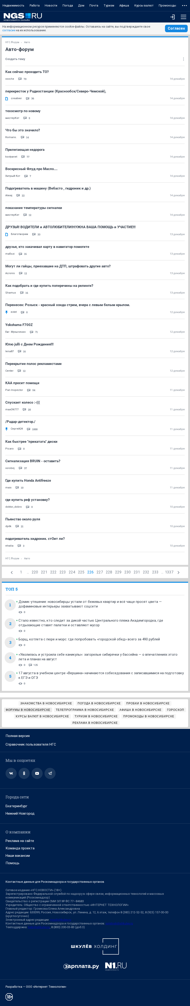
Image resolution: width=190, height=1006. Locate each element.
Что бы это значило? (22, 130)
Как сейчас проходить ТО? (27, 72)
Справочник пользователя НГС (31, 744)
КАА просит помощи (22, 383)
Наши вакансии (18, 856)
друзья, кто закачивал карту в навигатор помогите (47, 247)
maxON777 (12, 409)
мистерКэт (12, 118)
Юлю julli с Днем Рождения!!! (29, 344)
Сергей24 (17, 428)
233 (155, 572)
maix (8, 487)
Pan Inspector (14, 390)
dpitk (8, 526)
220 (35, 572)
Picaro (9, 448)
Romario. (11, 137)
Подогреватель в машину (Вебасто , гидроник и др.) (48, 188)
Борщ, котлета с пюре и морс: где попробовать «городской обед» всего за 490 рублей (89, 639)
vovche (9, 78)
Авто (27, 42)
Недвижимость (13, 5)
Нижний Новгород (20, 813)
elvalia (9, 545)
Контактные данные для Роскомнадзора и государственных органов (55, 881)
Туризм (109, 5)
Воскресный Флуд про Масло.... (31, 169)
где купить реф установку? (27, 500)
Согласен (176, 28)
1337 (169, 572)
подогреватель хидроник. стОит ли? (35, 539)
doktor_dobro (13, 506)
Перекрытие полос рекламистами (33, 364)
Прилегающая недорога (24, 150)
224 (72, 572)
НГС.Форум (12, 42)
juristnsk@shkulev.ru (119, 923)
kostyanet (11, 156)
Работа (35, 5)
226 (90, 572)
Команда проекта (20, 848)
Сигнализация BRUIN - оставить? (32, 461)
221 (44, 572)
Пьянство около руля (22, 519)
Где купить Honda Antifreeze (28, 480)
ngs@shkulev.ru (60, 919)
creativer (16, 98)
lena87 (9, 351)
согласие (8, 30)
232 (146, 572)
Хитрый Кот (12, 175)
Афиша (124, 5)
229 (118, 572)
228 (109, 572)
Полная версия (18, 736)
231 (137, 572)
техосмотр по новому (23, 111)
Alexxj (8, 195)
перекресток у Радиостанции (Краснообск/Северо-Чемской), (55, 91)
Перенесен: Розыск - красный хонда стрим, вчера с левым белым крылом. (67, 305)
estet (14, 311)
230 (127, 572)
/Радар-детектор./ (20, 422)
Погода (68, 5)
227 (100, 572)
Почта (93, 5)
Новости (51, 5)
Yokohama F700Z (19, 325)
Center (9, 370)
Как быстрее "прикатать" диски (31, 442)
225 (81, 572)
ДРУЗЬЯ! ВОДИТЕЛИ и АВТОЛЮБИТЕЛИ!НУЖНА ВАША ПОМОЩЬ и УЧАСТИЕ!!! (70, 227)
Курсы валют (144, 5)
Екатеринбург (16, 806)
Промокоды (167, 5)
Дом (81, 5)
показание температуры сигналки (33, 208)
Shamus (10, 292)
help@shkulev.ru (39, 927)
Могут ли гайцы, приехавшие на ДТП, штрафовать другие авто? (58, 266)
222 (53, 572)
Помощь (12, 863)
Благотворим (19, 234)
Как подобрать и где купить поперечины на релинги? (49, 286)
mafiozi (10, 253)
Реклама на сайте (20, 841)
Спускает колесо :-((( (22, 402)
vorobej (10, 468)
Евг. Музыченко (15, 331)
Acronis (10, 273)
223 (63, 572)
